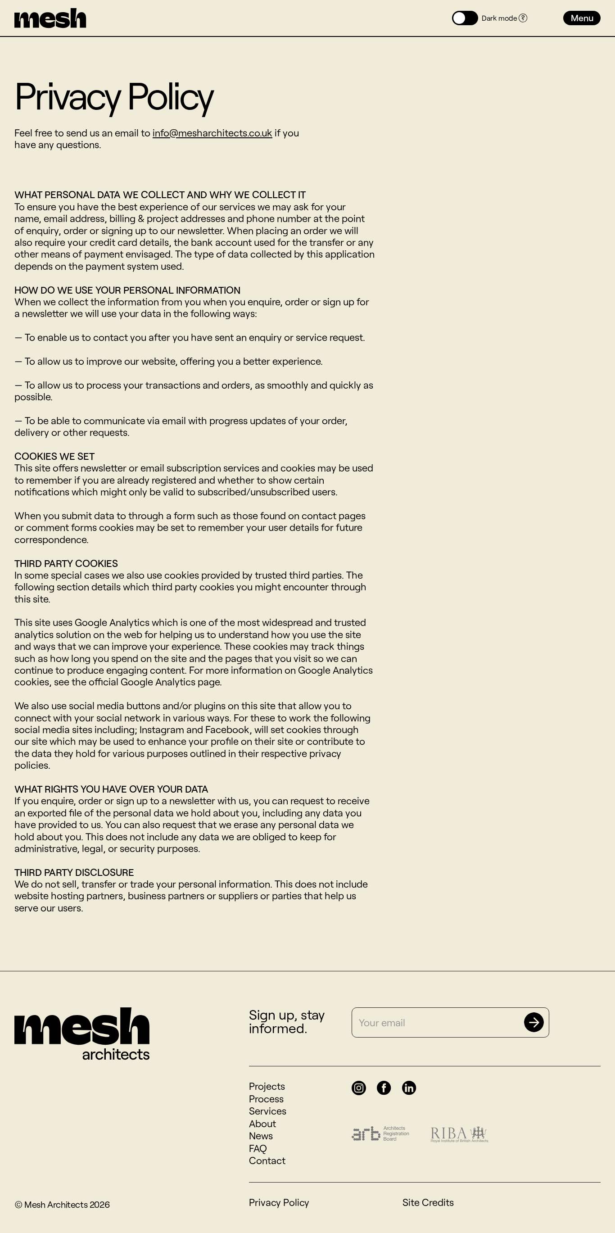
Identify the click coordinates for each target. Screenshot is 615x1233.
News (261, 1135)
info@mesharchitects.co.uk (212, 132)
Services (267, 1110)
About (262, 1123)
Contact (267, 1160)
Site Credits (428, 1202)
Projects (267, 1086)
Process (266, 1098)
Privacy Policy (279, 1202)
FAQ (258, 1148)
